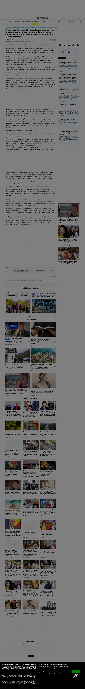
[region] (42, 675)
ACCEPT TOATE (76, 671)
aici (33, 680)
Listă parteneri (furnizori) (43, 675)
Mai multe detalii (14, 670)
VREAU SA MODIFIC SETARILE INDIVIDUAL (76, 676)
